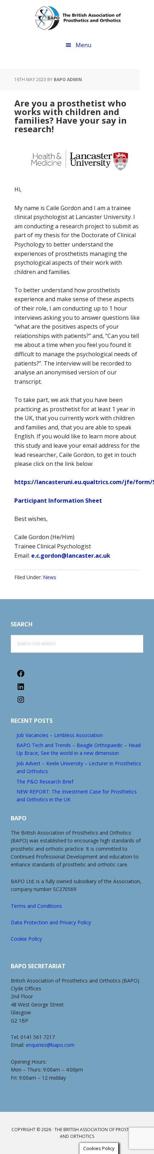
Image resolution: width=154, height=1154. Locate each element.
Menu (83, 45)
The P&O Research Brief (44, 781)
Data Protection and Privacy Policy (51, 922)
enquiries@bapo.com (50, 1044)
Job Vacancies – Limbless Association (59, 735)
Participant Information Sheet (58, 500)
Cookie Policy (26, 938)
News (49, 577)
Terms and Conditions (36, 905)
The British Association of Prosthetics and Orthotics (78, 18)
